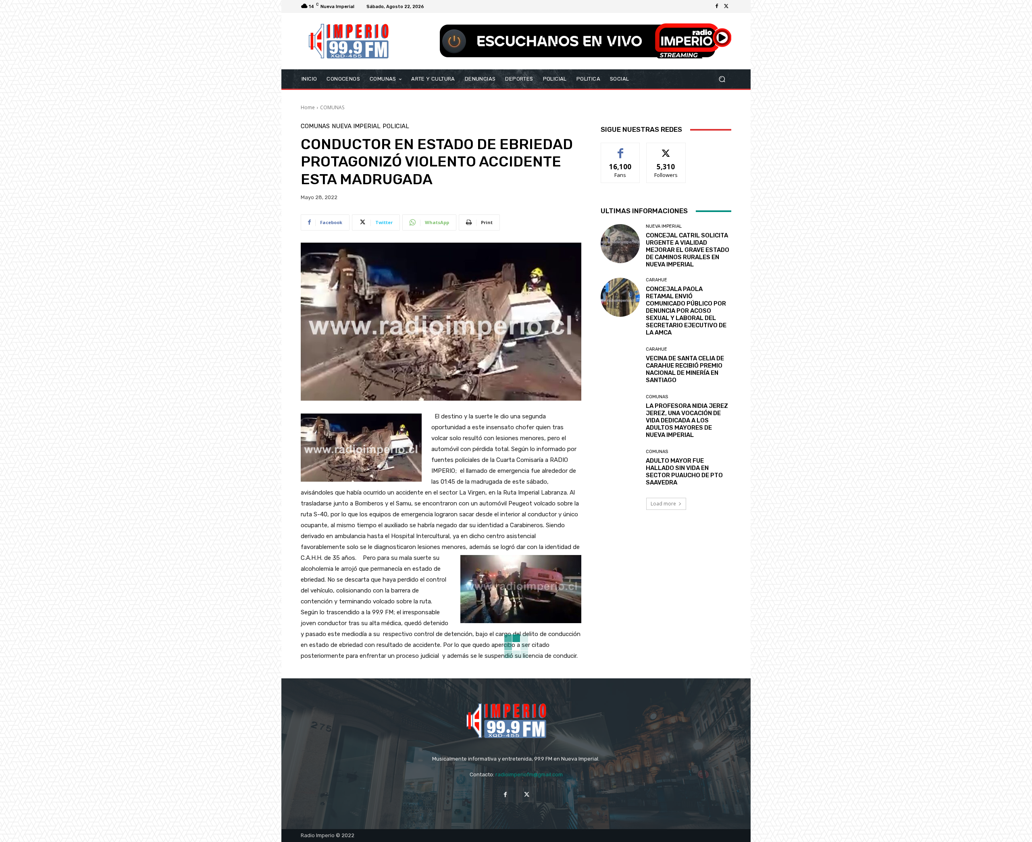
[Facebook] (717, 6)
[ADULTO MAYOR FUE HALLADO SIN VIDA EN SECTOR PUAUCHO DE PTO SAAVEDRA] (620, 467)
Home (308, 107)
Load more (663, 503)
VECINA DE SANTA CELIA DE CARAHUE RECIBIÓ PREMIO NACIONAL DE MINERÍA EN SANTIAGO (685, 369)
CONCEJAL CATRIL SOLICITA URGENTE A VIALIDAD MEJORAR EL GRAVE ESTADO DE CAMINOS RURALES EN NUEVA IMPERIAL (687, 250)
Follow (666, 149)
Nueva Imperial (356, 126)
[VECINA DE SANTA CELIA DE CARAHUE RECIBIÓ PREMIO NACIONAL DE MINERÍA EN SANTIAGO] (620, 365)
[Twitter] (726, 6)
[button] (721, 79)
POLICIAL (396, 126)
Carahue (656, 280)
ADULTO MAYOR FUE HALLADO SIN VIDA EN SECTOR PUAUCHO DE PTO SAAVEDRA (684, 471)
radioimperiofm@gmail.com (529, 774)
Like (620, 149)
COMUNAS (332, 107)
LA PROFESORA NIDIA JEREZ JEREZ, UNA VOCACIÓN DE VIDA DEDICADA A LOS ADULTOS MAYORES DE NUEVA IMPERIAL (687, 420)
